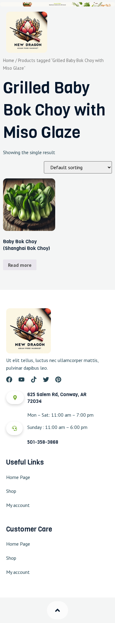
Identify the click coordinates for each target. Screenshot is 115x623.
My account (18, 505)
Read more (20, 265)
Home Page (18, 477)
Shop (11, 491)
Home (8, 60)
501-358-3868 (42, 442)
